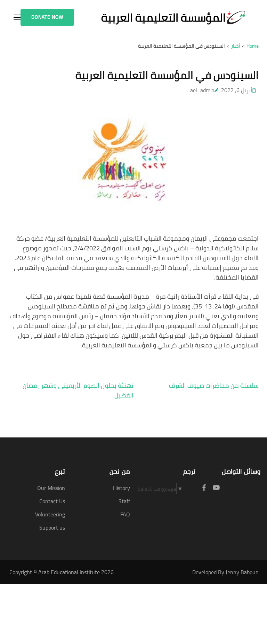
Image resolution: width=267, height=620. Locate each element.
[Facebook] (204, 487)
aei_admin (202, 90)
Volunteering (50, 514)
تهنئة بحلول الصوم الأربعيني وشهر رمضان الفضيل (78, 390)
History (121, 488)
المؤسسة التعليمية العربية (163, 17)
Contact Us (52, 501)
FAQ (125, 514)
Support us (52, 527)
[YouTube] (216, 487)
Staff (124, 501)
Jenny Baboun (242, 572)
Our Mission (51, 488)
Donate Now (47, 17)
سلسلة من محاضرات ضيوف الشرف (214, 385)
